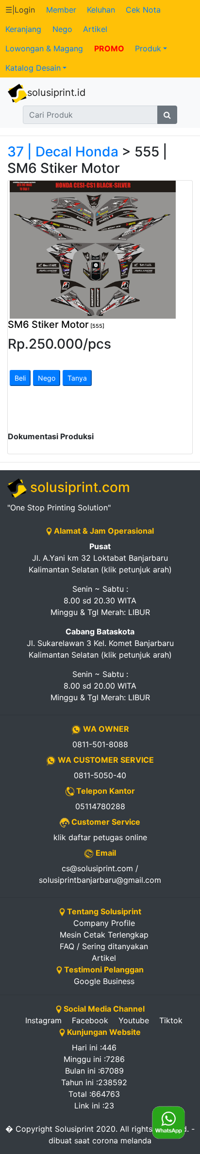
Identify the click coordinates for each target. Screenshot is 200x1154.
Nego (62, 29)
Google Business (104, 981)
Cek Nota (143, 10)
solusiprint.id (56, 92)
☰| (20, 10)
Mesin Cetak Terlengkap (104, 934)
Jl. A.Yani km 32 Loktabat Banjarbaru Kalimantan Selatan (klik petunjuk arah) (100, 557)
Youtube (133, 1020)
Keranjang (23, 29)
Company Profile (104, 923)
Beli (20, 378)
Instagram (43, 1020)
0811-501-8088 (100, 744)
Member (61, 10)
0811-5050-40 (100, 775)
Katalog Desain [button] (33, 68)
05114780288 (100, 806)
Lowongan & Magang (44, 48)
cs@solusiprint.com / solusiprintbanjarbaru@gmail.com (100, 874)
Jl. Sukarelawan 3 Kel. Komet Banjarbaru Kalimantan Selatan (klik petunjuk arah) (100, 643)
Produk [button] (148, 48)
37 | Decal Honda (62, 151)
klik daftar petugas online (100, 837)
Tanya (77, 378)
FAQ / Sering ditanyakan (104, 946)
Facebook (90, 1020)
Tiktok (171, 1020)
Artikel (95, 29)
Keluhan (101, 10)
